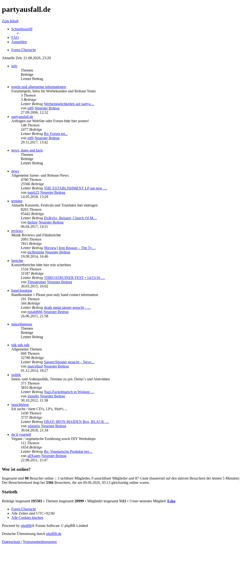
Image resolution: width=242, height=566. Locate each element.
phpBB (26, 526)
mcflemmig (35, 252)
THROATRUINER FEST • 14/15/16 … (74, 278)
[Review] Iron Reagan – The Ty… (70, 248)
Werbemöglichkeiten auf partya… (69, 104)
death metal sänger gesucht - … (67, 307)
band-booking (21, 290)
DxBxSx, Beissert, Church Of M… (70, 218)
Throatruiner (36, 282)
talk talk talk (20, 345)
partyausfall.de (22, 117)
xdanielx (33, 426)
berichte (17, 261)
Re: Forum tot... (56, 134)
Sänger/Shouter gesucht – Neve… (69, 362)
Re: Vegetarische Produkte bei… (68, 451)
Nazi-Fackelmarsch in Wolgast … (69, 392)
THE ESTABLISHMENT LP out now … (75, 188)
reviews (17, 231)
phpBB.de (53, 534)
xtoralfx (33, 396)
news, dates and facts (27, 150)
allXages (33, 456)
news (15, 171)
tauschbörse (20, 405)
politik (16, 375)
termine (16, 201)
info (14, 66)
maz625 (33, 192)
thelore (32, 222)
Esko (171, 501)
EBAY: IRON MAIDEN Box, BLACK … (76, 422)
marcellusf (35, 366)
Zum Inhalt (10, 21)
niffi (30, 108)
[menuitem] (15, 38)
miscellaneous (21, 324)
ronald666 (35, 312)
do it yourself (21, 434)
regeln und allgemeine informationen (38, 87)
